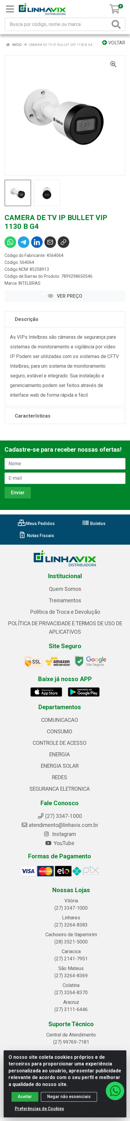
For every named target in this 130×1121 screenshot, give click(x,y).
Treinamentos (65, 600)
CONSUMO (59, 732)
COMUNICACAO (59, 720)
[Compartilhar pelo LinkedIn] (37, 242)
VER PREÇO (69, 296)
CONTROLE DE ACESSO (59, 743)
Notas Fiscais (40, 535)
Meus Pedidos (40, 523)
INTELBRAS (29, 283)
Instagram (63, 834)
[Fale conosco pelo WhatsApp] (115, 1091)
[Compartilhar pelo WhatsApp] (10, 242)
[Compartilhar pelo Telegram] (23, 242)
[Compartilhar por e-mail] (50, 242)
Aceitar (25, 1096)
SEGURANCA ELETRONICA (59, 789)
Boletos (97, 523)
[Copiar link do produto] (63, 242)
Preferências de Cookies (39, 1108)
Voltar (116, 43)
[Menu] (10, 9)
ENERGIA (59, 754)
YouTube (63, 843)
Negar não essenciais (69, 1096)
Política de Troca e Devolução (65, 612)
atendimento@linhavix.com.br (63, 825)
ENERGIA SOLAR (60, 766)
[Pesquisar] (117, 24)
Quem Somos (65, 589)
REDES (59, 777)
